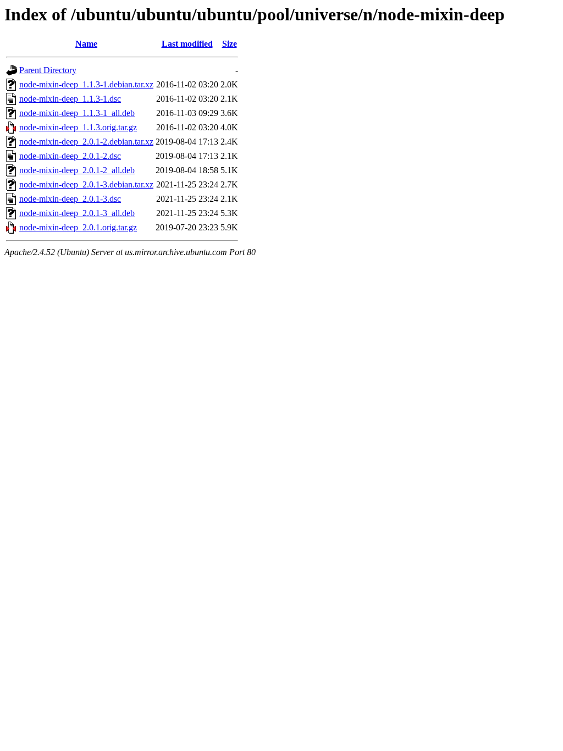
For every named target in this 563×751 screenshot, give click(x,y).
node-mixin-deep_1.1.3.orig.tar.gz (78, 127)
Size (229, 43)
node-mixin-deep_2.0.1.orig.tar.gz (78, 227)
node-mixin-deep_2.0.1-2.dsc (70, 156)
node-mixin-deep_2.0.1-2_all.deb (77, 170)
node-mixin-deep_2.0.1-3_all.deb (77, 213)
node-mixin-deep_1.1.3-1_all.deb (77, 113)
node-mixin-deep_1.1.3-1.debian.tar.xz (86, 84)
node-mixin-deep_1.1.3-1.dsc (70, 98)
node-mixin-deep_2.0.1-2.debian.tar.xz (86, 141)
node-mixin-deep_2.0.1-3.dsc (70, 198)
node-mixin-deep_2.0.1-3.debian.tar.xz (86, 184)
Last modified (187, 43)
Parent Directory (47, 70)
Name (86, 43)
